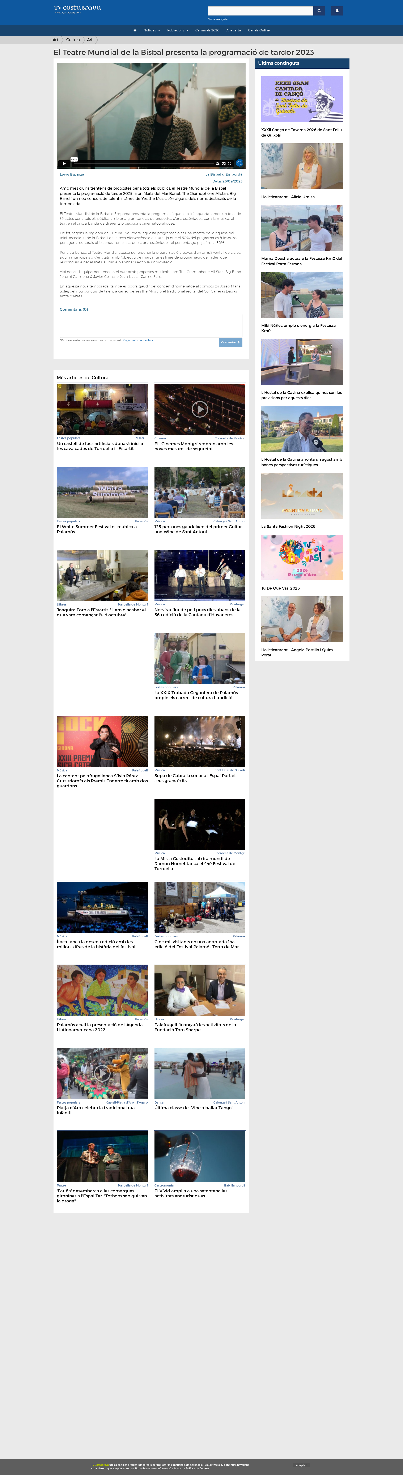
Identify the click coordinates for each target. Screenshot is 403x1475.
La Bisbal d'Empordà (223, 174)
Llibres (62, 604)
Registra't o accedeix (138, 340)
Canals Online (259, 30)
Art (90, 40)
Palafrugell (237, 604)
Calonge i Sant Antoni (229, 521)
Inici (54, 40)
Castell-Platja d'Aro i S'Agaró (127, 1102)
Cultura (73, 40)
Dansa (159, 1102)
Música (159, 521)
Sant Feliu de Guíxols (230, 770)
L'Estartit (141, 438)
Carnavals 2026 (207, 30)
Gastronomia (164, 1185)
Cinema (160, 438)
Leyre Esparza (72, 174)
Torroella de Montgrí (230, 438)
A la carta (233, 30)
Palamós (141, 521)
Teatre (61, 1185)
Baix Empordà (234, 1185)
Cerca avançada (218, 19)
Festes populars (68, 438)
